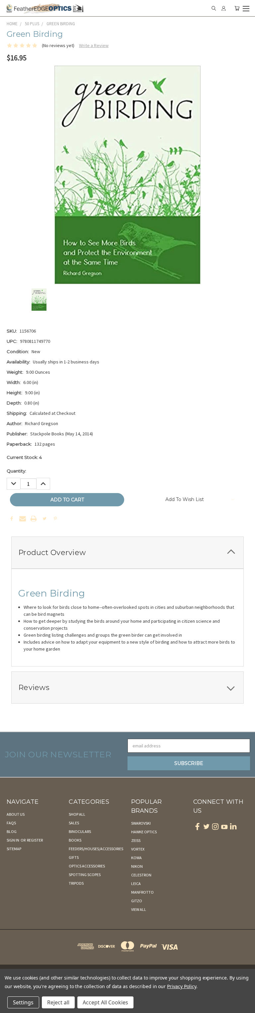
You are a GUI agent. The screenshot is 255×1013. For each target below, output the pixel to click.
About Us (16, 814)
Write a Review (94, 45)
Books (75, 840)
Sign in (13, 840)
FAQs (11, 822)
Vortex (137, 849)
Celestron (141, 874)
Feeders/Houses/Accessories (96, 848)
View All (138, 909)
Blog (12, 831)
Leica (136, 883)
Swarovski (141, 823)
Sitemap (14, 848)
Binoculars (80, 831)
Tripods (76, 883)
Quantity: (16, 471)
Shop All (77, 814)
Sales (74, 822)
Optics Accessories (87, 865)
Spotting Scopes (85, 874)
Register (35, 840)
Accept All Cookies (105, 1002)
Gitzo (136, 900)
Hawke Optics (144, 831)
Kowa (136, 857)
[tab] (127, 553)
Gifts (74, 857)
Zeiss (135, 840)
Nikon (137, 866)
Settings (23, 1002)
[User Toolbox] (223, 8)
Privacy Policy (181, 986)
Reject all (58, 1002)
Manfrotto (142, 892)
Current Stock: (24, 457)
